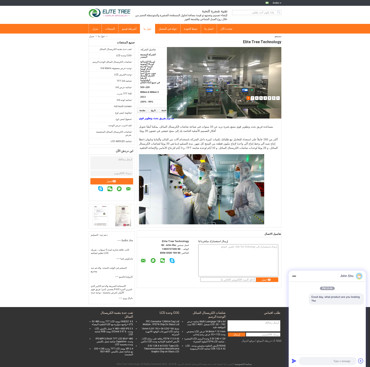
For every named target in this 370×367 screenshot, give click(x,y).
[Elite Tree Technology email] (130, 189)
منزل (95, 28)
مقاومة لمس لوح (123, 112)
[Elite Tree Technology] (110, 12)
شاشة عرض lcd (123, 87)
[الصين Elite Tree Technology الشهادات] (100, 215)
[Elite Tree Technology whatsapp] (121, 189)
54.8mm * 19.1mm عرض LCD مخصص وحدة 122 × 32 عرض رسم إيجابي (206, 333)
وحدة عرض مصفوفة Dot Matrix (116, 68)
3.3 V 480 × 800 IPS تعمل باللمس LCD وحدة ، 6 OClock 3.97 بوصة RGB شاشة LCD (114, 331)
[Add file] (360, 361)
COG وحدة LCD (123, 55)
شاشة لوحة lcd (124, 100)
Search (279, 12)
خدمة (163, 110)
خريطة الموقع (264, 340)
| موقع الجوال (248, 340)
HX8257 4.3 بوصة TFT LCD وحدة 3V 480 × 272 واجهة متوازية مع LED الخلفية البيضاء (112, 323)
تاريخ (153, 110)
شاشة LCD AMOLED (121, 141)
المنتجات (110, 28)
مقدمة (142, 110)
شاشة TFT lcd (124, 81)
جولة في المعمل (168, 28)
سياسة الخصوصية (243, 364)
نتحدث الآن (226, 28)
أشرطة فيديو (129, 28)
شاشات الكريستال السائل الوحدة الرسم (111, 62)
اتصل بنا (208, 28)
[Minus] (294, 276)
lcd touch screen (122, 106)
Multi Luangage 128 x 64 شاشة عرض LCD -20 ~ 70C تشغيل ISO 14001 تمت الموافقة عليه (206, 324)
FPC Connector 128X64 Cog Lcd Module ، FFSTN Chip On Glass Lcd (161, 323)
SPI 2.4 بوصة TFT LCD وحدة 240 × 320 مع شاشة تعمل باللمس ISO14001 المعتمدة (113, 351)
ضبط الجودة (190, 28)
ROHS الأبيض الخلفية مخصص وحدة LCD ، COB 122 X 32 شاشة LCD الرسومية (205, 347)
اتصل (110, 181)
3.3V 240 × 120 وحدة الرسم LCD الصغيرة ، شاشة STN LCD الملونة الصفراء (204, 340)
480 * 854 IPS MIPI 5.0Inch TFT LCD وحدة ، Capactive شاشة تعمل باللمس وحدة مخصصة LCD (114, 341)
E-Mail (277, 340)
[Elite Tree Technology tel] (133, 195)
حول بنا (147, 28)
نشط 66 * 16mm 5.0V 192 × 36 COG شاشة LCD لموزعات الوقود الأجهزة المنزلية (160, 331)
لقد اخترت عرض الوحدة (119, 125)
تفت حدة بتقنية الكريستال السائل (115, 49)
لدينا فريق (177, 110)
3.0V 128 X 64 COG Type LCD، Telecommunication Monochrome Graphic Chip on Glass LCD (161, 348)
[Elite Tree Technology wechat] (112, 189)
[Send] (294, 361)
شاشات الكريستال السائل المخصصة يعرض (113, 133)
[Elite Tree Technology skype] (102, 189)
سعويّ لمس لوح (123, 119)
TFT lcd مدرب (124, 93)
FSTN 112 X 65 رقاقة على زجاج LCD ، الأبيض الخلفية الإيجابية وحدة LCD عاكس (160, 340)
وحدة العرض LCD (122, 74)
